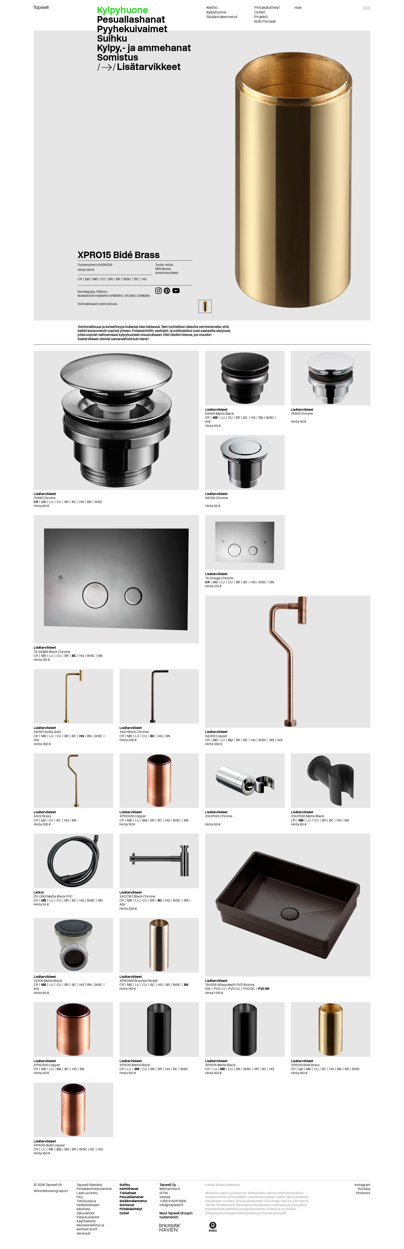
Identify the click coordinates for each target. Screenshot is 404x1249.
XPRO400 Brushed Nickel (139, 981)
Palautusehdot (88, 1217)
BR (66, 502)
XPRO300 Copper (47, 1065)
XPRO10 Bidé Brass (305, 1065)
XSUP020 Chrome (218, 816)
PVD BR (263, 989)
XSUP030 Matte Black (307, 816)
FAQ (80, 1197)
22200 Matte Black (48, 981)
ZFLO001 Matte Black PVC (53, 896)
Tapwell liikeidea (89, 1185)
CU (59, 502)
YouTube (363, 1189)
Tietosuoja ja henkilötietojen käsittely (88, 1205)
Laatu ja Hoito (87, 1193)
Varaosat (83, 1233)
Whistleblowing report (51, 1191)
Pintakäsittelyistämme (94, 1189)
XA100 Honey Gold (47, 732)
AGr (208, 422)
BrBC (98, 502)
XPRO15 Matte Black (220, 1065)
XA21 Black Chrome (134, 732)
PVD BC (249, 989)
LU (51, 502)
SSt (208, 989)
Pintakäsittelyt (267, 7)
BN (89, 502)
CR (36, 502)
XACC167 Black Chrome (137, 896)
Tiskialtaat (128, 1193)
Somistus (117, 57)
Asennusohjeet (166, 273)
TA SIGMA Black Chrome (52, 652)
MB (43, 502)
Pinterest (363, 1193)
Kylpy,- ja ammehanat (144, 47)
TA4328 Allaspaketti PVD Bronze (229, 985)
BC (74, 502)
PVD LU (219, 989)
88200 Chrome (216, 498)
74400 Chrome (45, 498)
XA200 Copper (216, 736)
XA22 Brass (42, 816)
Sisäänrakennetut (222, 17)
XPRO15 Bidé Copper (49, 1145)
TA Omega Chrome (219, 578)
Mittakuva (163, 269)
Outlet (259, 12)
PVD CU (234, 989)
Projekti (261, 17)
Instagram (362, 1185)
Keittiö (211, 7)
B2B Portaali (265, 21)
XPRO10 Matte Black (135, 1065)
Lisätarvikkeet (149, 66)
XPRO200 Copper (133, 816)
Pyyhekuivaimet (132, 28)
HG (81, 502)
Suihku (112, 38)
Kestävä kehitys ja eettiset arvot (90, 1227)
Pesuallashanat (131, 19)
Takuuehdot (86, 1213)
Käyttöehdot (86, 1221)
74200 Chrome (302, 414)
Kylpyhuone (216, 12)
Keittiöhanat (129, 1189)
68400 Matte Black (219, 414)
